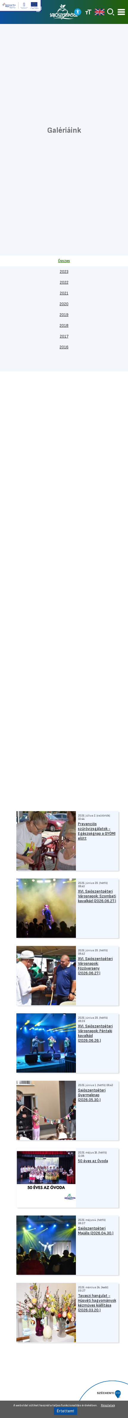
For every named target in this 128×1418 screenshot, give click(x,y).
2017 (64, 336)
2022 (64, 282)
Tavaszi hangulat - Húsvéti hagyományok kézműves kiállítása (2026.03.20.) (97, 1303)
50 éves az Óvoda (93, 1161)
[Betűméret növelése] (88, 11)
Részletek (108, 1405)
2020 (64, 304)
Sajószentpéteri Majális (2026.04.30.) (95, 1231)
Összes (64, 260)
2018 (64, 325)
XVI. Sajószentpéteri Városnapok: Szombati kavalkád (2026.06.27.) (97, 896)
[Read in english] (99, 11)
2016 (64, 347)
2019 (64, 314)
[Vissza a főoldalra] (64, 12)
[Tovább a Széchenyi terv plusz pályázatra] (21, 8)
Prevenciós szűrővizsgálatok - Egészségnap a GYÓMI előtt (96, 831)
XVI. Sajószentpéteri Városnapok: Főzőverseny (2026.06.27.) (95, 966)
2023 (64, 271)
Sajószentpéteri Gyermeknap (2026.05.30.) (92, 1095)
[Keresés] (110, 11)
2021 (64, 293)
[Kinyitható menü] (121, 12)
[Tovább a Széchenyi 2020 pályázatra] (101, 1399)
